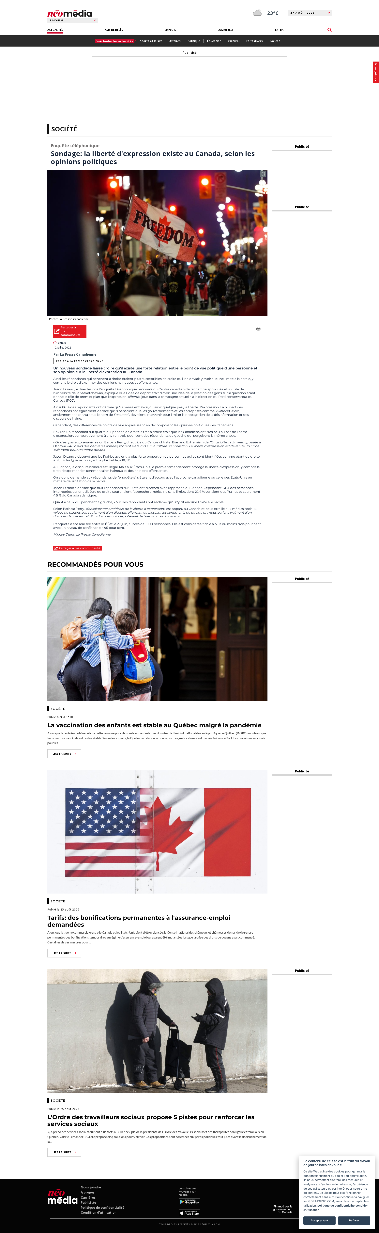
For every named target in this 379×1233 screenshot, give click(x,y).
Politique (194, 41)
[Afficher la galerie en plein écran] (263, 174)
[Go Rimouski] (62, 1201)
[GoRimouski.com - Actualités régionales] (69, 13)
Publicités (88, 1202)
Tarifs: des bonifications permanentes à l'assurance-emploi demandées (138, 921)
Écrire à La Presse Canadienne (79, 361)
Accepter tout (319, 1220)
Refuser (354, 1220)
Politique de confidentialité (102, 1207)
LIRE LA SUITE (62, 753)
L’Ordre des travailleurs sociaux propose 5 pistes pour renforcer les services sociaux (150, 1120)
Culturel (233, 41)
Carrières (88, 1197)
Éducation (214, 41)
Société (275, 41)
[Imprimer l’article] (258, 329)
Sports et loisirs (151, 41)
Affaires (175, 41)
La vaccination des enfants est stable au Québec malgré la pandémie (154, 725)
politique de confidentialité (336, 1205)
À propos (88, 1192)
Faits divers (254, 41)
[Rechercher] (329, 30)
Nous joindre (91, 1187)
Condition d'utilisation (98, 1212)
